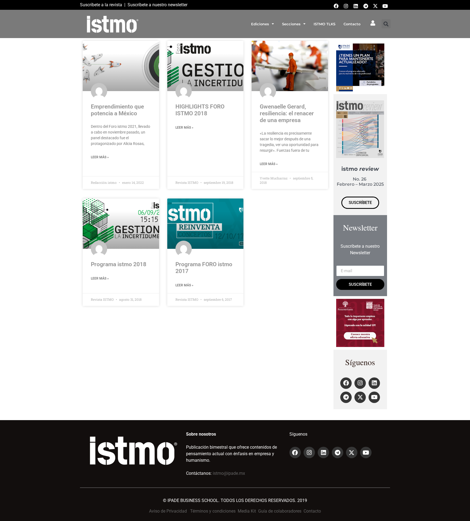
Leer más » (100, 157)
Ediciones (260, 24)
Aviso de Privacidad (168, 511)
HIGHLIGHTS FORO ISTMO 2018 (199, 110)
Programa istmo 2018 (118, 264)
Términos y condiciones (213, 511)
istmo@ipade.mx (229, 473)
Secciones (291, 24)
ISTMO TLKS (324, 24)
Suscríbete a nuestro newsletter (157, 4)
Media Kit (247, 511)
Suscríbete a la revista (101, 4)
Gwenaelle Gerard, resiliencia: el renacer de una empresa (287, 113)
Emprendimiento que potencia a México (117, 110)
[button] (386, 23)
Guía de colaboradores (279, 511)
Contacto (352, 24)
